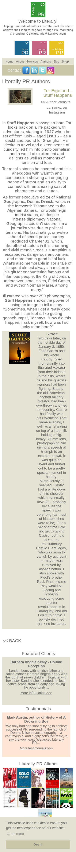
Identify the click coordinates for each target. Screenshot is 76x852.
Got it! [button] (38, 844)
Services (32, 61)
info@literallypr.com (53, 33)
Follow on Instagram (58, 110)
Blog (56, 61)
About (20, 61)
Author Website (58, 102)
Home (9, 61)
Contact (14, 70)
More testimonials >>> (36, 748)
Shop (65, 61)
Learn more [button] (15, 833)
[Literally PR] (38, 16)
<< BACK (12, 640)
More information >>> (36, 693)
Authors (46, 61)
